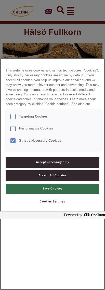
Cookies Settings (52, 201)
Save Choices (52, 188)
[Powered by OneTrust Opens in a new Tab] (83, 216)
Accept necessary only (52, 162)
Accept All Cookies (52, 175)
